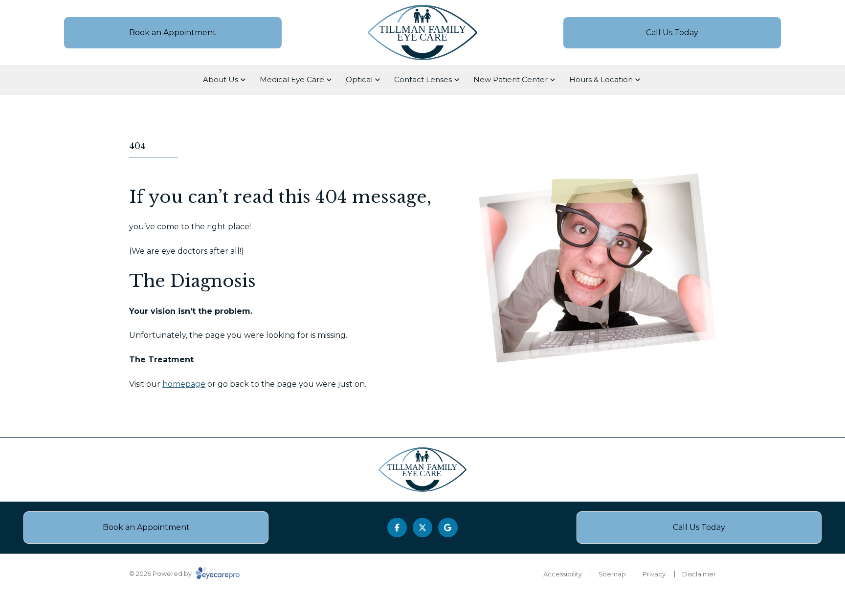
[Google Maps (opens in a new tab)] (448, 527)
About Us (220, 79)
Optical (359, 79)
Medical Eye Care (292, 79)
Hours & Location (601, 79)
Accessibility (562, 574)
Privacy (654, 574)
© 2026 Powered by (161, 573)
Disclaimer (699, 574)
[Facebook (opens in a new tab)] (397, 527)
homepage (183, 384)
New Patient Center (510, 79)
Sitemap (612, 574)
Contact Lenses (423, 79)
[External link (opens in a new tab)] (422, 527)
